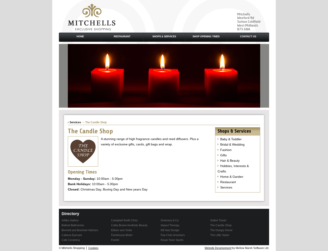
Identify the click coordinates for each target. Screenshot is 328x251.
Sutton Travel (218, 220)
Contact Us (248, 36)
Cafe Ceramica (71, 240)
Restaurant (122, 36)
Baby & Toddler (231, 139)
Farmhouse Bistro (122, 235)
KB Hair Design (170, 230)
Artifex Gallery (70, 220)
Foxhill (115, 240)
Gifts (223, 155)
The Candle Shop (221, 225)
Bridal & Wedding (232, 144)
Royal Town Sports (172, 240)
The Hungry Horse (221, 230)
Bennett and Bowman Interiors (80, 230)
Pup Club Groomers (173, 235)
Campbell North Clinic (124, 220)
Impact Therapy (170, 225)
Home (80, 36)
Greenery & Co (170, 220)
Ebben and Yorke (121, 230)
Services (75, 122)
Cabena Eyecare (72, 235)
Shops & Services (164, 36)
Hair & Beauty (230, 160)
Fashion (226, 150)
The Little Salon (219, 235)
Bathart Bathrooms (73, 225)
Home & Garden (231, 176)
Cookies (93, 248)
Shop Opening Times (206, 36)
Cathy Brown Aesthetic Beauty (129, 225)
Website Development (218, 248)
